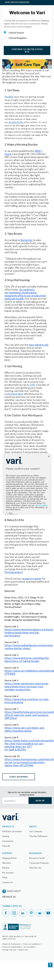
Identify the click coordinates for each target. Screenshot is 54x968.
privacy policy (41, 505)
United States (16, 32)
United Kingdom (18, 37)
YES (10, 514)
